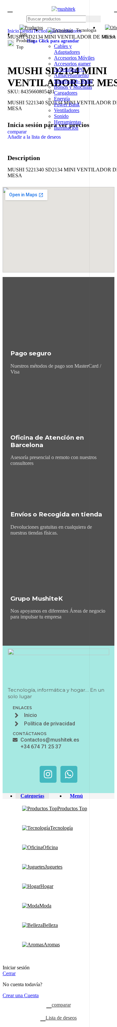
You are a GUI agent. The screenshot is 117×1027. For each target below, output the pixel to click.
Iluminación (66, 128)
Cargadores (65, 93)
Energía (62, 98)
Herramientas (67, 122)
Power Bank (67, 104)
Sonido (61, 116)
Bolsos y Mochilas (73, 87)
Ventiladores (66, 110)
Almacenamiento (71, 75)
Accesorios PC (69, 69)
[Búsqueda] (93, 19)
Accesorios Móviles (74, 58)
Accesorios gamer (72, 63)
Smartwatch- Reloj (73, 81)
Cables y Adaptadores (67, 49)
